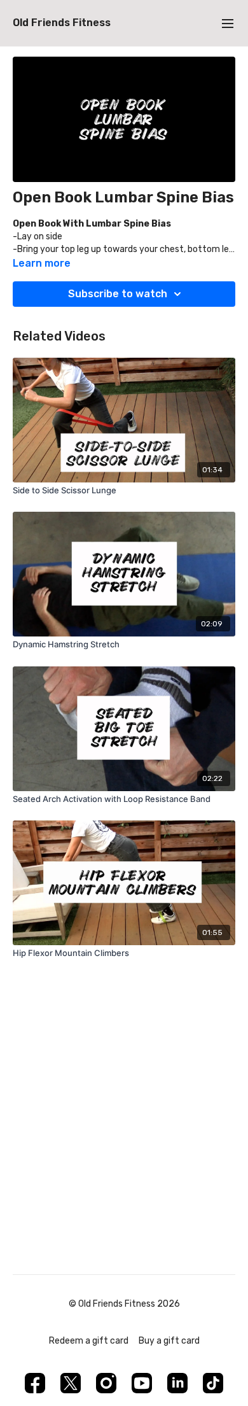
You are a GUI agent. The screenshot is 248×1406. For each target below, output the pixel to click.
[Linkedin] (177, 1383)
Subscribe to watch (117, 294)
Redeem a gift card (88, 1340)
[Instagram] (106, 1383)
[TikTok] (213, 1383)
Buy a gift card (169, 1340)
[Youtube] (142, 1383)
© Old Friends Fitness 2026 (124, 1304)
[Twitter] (70, 1383)
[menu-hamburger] (227, 23)
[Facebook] (35, 1383)
